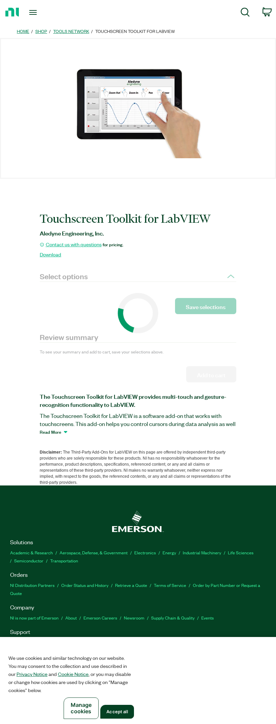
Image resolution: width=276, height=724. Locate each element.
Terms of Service (170, 585)
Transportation (64, 560)
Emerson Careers (100, 617)
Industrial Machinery (202, 552)
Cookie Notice (73, 674)
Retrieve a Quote (131, 585)
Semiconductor (28, 560)
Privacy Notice (31, 674)
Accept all (117, 711)
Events (207, 617)
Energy (169, 552)
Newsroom (134, 617)
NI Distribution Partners (32, 585)
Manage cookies (81, 708)
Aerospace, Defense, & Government (94, 552)
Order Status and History (84, 585)
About (71, 617)
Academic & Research (31, 552)
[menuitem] (245, 13)
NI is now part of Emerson (34, 617)
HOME (23, 31)
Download (50, 254)
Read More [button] (50, 431)
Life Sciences (240, 552)
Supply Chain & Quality (173, 617)
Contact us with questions (74, 244)
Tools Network (71, 31)
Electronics (145, 552)
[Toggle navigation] (41, 12)
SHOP (41, 31)
